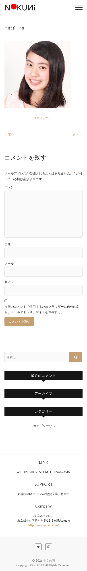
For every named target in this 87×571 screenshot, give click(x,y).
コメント (10, 187)
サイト (9, 282)
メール (10, 263)
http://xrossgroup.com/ (43, 525)
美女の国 (49, 560)
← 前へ (9, 134)
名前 (8, 244)
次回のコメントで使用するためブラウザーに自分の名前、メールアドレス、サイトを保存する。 (41, 309)
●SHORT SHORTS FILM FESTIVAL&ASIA (43, 472)
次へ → (77, 134)
